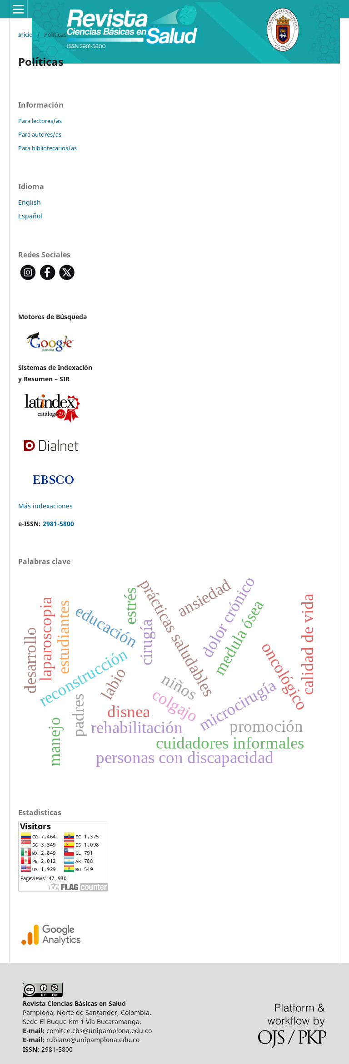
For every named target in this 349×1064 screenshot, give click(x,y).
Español (30, 216)
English (29, 202)
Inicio (25, 34)
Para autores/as (39, 134)
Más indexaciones (45, 506)
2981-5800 (58, 523)
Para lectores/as (40, 121)
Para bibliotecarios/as (47, 148)
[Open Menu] (18, 9)
